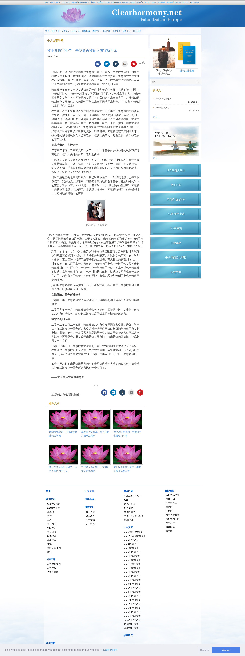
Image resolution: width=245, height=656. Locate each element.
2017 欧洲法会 (131, 547)
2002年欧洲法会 (132, 607)
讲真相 (50, 511)
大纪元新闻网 (173, 518)
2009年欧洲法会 (132, 579)
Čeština (91, 2)
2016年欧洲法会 (132, 551)
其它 (49, 551)
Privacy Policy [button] (109, 649)
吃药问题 (129, 519)
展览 (49, 543)
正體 (46, 2)
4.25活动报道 (53, 507)
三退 (49, 519)
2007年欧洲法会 (132, 587)
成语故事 (90, 515)
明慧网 (169, 506)
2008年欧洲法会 (132, 583)
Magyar (125, 2)
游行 (49, 515)
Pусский (169, 2)
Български (82, 2)
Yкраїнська (194, 2)
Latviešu (139, 2)
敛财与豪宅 (130, 511)
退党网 (169, 530)
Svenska (178, 2)
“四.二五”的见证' (133, 495)
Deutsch (65, 2)
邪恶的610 (129, 503)
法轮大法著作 (173, 494)
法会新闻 (51, 523)
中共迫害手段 (55, 40)
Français (73, 2)
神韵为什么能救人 (164, 98)
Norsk (147, 2)
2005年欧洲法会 (132, 595)
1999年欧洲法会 (132, 619)
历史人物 (90, 511)
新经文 (157, 90)
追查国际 (170, 526)
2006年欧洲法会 (132, 591)
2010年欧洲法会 (132, 575)
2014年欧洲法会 (132, 559)
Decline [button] (204, 650)
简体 (51, 2)
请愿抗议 (51, 539)
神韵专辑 (90, 519)
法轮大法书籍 (187, 70)
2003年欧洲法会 (132, 603)
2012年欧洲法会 (132, 567)
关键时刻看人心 (163, 107)
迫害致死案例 (54, 563)
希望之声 (170, 522)
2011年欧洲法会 (132, 571)
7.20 (126, 499)
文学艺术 (90, 523)
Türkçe (186, 2)
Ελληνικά (117, 2)
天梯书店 (170, 498)
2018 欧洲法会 (131, 543)
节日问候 (51, 531)
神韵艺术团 (171, 502)
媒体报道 (51, 535)
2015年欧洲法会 (132, 555)
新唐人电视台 (173, 514)
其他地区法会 (131, 627)
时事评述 (129, 507)
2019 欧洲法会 (131, 539)
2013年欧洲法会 (132, 563)
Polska (153, 2)
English (57, 2)
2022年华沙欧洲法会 (135, 535)
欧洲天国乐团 (54, 547)
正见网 (169, 510)
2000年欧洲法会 (132, 615)
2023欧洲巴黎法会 (133, 531)
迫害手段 (51, 567)
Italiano (132, 2)
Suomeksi (108, 2)
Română (161, 2)
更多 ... (156, 117)
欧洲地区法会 (131, 623)
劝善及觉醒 (53, 571)
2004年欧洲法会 (132, 599)
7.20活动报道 (53, 503)
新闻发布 (51, 527)
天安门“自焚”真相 (133, 515)
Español (99, 2)
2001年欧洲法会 (132, 611)
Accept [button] (226, 650)
